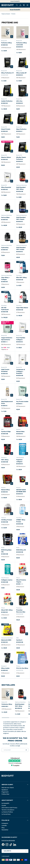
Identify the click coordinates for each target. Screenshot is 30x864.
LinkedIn (4, 825)
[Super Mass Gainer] (22, 297)
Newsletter (5, 830)
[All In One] (22, 90)
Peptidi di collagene (19, 461)
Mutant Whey (5, 490)
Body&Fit (7, 856)
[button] (24, 5)
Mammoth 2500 (6, 640)
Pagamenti (5, 792)
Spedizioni (5, 790)
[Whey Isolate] (7, 658)
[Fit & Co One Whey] (22, 658)
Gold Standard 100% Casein (20, 218)
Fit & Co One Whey (22, 668)
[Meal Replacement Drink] (7, 391)
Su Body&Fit (5, 803)
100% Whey (5, 460)
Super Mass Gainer (22, 308)
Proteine (13, 13)
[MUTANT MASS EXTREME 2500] (22, 479)
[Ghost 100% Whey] (7, 599)
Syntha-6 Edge (6, 431)
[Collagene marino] (7, 569)
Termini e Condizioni (8, 810)
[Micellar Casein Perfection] (22, 147)
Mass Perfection (21, 129)
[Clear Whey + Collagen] (7, 267)
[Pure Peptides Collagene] (22, 327)
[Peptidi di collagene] (22, 449)
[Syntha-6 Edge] (7, 421)
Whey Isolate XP (21, 73)
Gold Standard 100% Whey (20, 188)
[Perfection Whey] (7, 32)
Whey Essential (6, 187)
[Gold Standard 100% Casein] (22, 207)
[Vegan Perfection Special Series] (7, 327)
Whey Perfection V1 (7, 73)
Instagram (5, 823)
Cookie (4, 805)
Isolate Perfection (6, 101)
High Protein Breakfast (5, 370)
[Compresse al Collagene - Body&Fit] (22, 359)
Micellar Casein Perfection (21, 158)
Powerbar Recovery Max (20, 611)
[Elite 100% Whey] (22, 267)
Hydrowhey (5, 247)
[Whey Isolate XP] (22, 62)
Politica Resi (5, 794)
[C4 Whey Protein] (7, 509)
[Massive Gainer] (7, 147)
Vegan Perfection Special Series (6, 339)
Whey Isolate (5, 668)
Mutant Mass (20, 431)
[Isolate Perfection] (7, 90)
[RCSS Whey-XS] (22, 539)
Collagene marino (6, 580)
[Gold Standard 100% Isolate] (22, 237)
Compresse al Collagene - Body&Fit (20, 371)
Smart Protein (5, 129)
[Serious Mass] (7, 207)
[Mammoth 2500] (7, 629)
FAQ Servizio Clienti (8, 788)
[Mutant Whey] (7, 479)
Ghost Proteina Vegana (21, 581)
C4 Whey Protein (6, 520)
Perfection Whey (6, 43)
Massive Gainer (6, 157)
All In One (19, 101)
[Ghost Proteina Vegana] (22, 569)
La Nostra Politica (7, 812)
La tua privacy (6, 814)
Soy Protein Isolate (22, 401)
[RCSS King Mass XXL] (7, 539)
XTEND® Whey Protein (20, 521)
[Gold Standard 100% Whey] (22, 177)
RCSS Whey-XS (21, 550)
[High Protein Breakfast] (7, 359)
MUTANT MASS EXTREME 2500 (21, 491)
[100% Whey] (7, 449)
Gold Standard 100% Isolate (20, 248)
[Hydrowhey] (7, 237)
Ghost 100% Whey (7, 610)
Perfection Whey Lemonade (21, 44)
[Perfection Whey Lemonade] (22, 32)
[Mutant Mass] (22, 421)
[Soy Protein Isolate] (22, 391)
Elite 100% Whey (21, 277)
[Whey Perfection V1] (7, 62)
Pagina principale (6, 13)
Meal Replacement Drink (7, 402)
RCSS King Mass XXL (6, 551)
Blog (3, 828)
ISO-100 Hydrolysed (4, 308)
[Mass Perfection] (22, 119)
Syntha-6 (19, 640)
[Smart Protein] (7, 119)
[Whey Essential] (7, 177)
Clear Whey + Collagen (5, 278)
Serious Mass (5, 217)
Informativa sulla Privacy (9, 808)
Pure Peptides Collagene (20, 339)
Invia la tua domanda (8, 840)
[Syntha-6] (22, 629)
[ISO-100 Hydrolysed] (7, 297)
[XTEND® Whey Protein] (22, 509)
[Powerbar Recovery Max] (22, 599)
